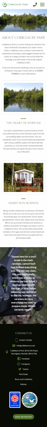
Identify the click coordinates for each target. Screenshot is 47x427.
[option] (23, 285)
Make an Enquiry (23, 417)
